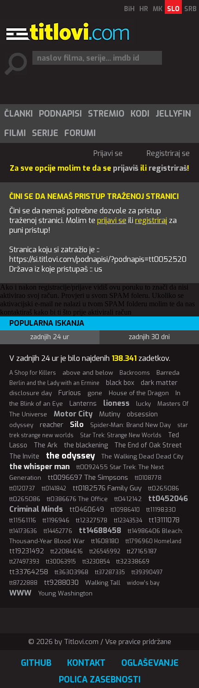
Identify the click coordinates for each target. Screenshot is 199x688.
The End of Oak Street (148, 445)
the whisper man (39, 466)
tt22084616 (66, 551)
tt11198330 (161, 510)
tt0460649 (86, 509)
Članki (18, 113)
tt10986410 (125, 510)
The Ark (45, 445)
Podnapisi (60, 113)
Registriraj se (168, 153)
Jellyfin (173, 113)
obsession (142, 414)
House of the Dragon (139, 393)
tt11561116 (22, 520)
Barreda (168, 373)
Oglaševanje (150, 663)
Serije (45, 133)
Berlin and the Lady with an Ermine (54, 383)
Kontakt (86, 663)
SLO (173, 9)
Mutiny (109, 414)
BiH (129, 9)
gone (94, 393)
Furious (69, 393)
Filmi (15, 133)
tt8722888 (23, 583)
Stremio (106, 113)
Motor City (73, 414)
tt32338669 (132, 561)
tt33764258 (28, 571)
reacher (51, 424)
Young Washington (65, 593)
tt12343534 (128, 520)
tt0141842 (54, 488)
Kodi (140, 113)
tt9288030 (61, 582)
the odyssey (70, 455)
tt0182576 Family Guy (107, 488)
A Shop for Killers (32, 373)
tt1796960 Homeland (153, 541)
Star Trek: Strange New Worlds (121, 435)
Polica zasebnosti (100, 679)
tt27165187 (142, 551)
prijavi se (111, 220)
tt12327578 (91, 520)
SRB (190, 9)
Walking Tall (102, 583)
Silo (77, 424)
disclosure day (30, 393)
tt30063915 (61, 561)
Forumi (80, 133)
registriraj (151, 220)
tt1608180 (105, 541)
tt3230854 (96, 561)
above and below (87, 373)
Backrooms (134, 373)
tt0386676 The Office (77, 499)
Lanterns (83, 403)
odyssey (21, 425)
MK (157, 9)
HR (143, 9)
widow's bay (143, 583)
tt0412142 (128, 499)
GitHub (36, 663)
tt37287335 (110, 572)
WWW (20, 593)
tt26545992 (104, 551)
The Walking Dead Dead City (142, 456)
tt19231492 (26, 551)
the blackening (86, 445)
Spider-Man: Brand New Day (130, 425)
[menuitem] (18, 114)
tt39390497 (147, 572)
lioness (116, 403)
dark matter (159, 382)
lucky (143, 404)
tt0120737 (22, 488)
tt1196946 (56, 520)
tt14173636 (23, 531)
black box (120, 382)
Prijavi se (108, 153)
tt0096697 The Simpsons (88, 477)
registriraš (168, 168)
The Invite (24, 456)
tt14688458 (100, 530)
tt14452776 (58, 531)
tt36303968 (71, 572)
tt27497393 (24, 561)
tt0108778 (148, 478)
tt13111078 (164, 520)
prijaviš (125, 168)
